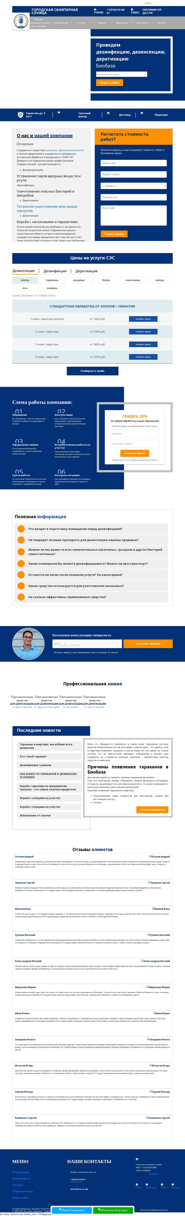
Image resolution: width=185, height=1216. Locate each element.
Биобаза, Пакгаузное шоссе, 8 (83, 1172)
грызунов (51, 150)
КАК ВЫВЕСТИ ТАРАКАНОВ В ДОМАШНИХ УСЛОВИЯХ (48, 775)
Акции (101, 22)
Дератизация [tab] (86, 270)
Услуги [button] (161, 22)
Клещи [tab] (160, 280)
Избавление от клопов (35, 815)
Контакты (142, 22)
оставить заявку (143, 319)
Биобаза (153, 1173)
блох (81, 150)
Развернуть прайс (92, 371)
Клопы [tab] (25, 280)
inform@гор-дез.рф (79, 1189)
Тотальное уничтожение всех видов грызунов (47, 208)
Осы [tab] (25, 288)
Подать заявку (110, 82)
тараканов (64, 150)
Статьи (81, 22)
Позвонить (76, 1210)
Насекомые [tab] (133, 280)
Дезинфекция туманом (35, 765)
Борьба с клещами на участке (40, 798)
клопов (74, 150)
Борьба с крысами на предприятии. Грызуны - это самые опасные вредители (48, 787)
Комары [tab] (52, 288)
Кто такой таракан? (33, 756)
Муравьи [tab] (79, 280)
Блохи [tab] (106, 280)
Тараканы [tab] (52, 280)
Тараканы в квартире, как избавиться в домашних (46, 746)
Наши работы (21, 1178)
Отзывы (17, 1184)
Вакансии (121, 22)
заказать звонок (135, 453)
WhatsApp (120, 1210)
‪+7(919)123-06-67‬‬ (77, 1179)
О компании (61, 22)
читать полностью (152, 809)
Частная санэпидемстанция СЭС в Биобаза (38, 23)
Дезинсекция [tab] (23, 270)
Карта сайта (20, 1197)
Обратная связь (22, 1191)
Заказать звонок (148, 643)
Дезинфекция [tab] (55, 270)
